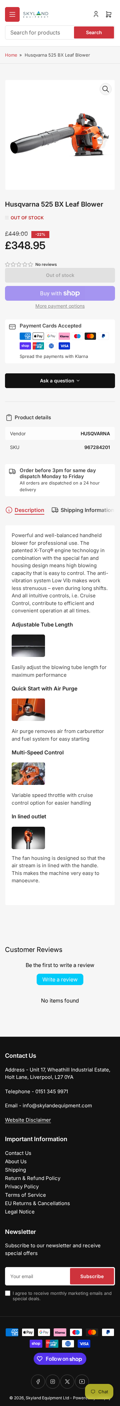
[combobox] (60, 32)
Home (11, 55)
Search (94, 32)
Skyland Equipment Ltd (47, 1397)
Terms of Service (25, 1195)
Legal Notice (20, 1211)
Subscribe (92, 1276)
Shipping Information (87, 510)
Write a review (60, 979)
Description (29, 510)
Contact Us (18, 1153)
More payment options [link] (60, 306)
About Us (16, 1161)
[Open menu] (12, 14)
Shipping (15, 1170)
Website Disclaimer (28, 1120)
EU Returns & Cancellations (37, 1203)
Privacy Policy (22, 1186)
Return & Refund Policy (32, 1178)
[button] (19, 264)
